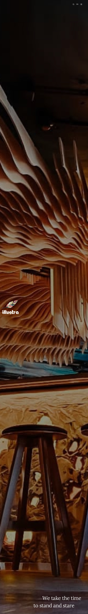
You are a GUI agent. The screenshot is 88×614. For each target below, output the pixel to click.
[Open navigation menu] (83, 4)
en (77, 4)
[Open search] (73, 4)
